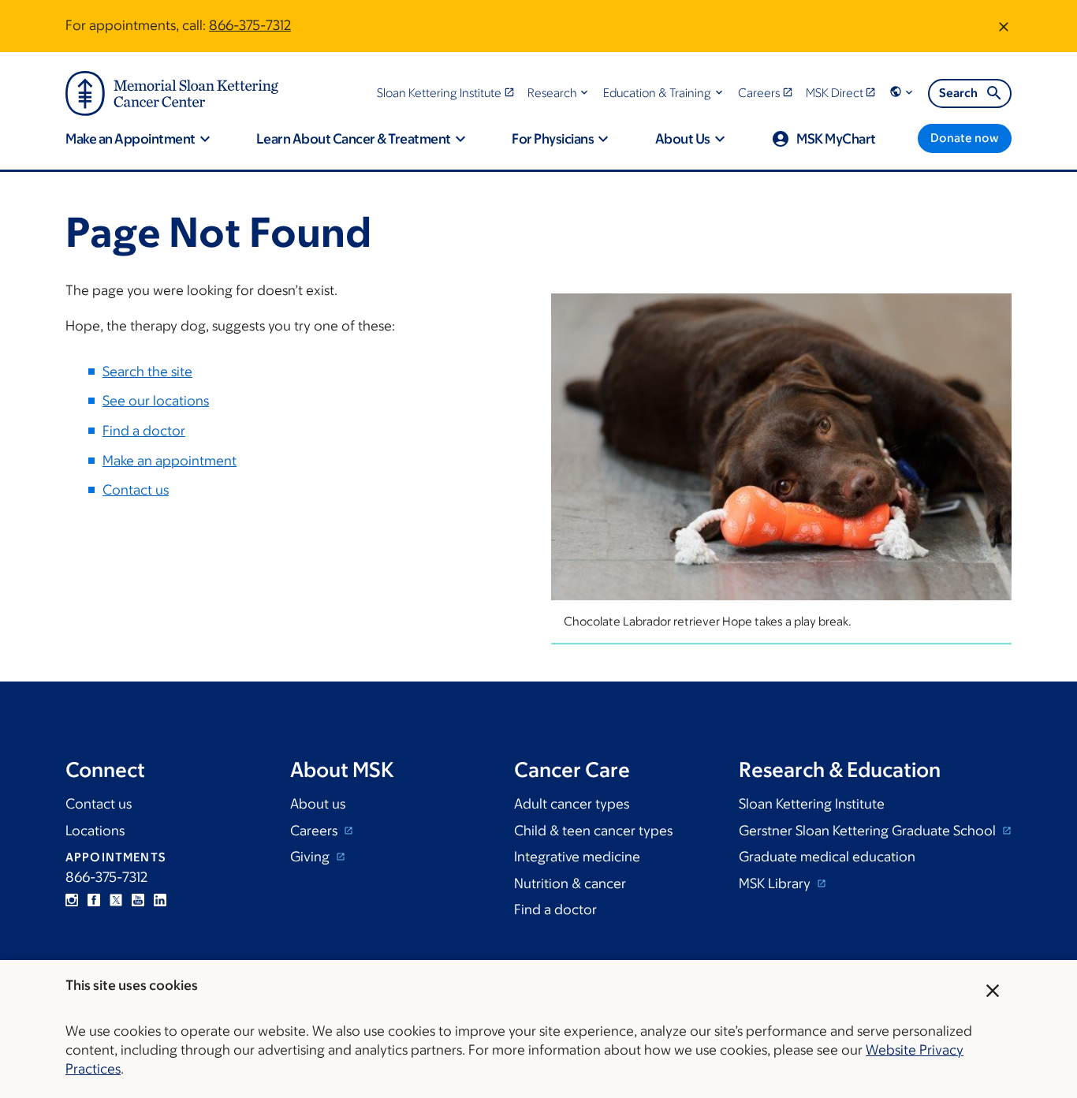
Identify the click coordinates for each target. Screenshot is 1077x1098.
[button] (559, 92)
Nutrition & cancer (570, 883)
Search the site (147, 371)
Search (958, 92)
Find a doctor (143, 431)
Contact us (135, 490)
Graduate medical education (827, 857)
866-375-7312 (250, 25)
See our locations (155, 401)
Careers (315, 830)
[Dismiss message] (1004, 26)
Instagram (71, 900)
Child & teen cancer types (593, 830)
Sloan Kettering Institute (812, 804)
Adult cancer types (571, 804)
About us (317, 804)
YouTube (138, 900)
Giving (311, 857)
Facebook (94, 900)
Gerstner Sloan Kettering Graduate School (869, 830)
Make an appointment (169, 461)
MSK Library (776, 883)
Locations (95, 830)
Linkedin (160, 900)
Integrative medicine (577, 857)
